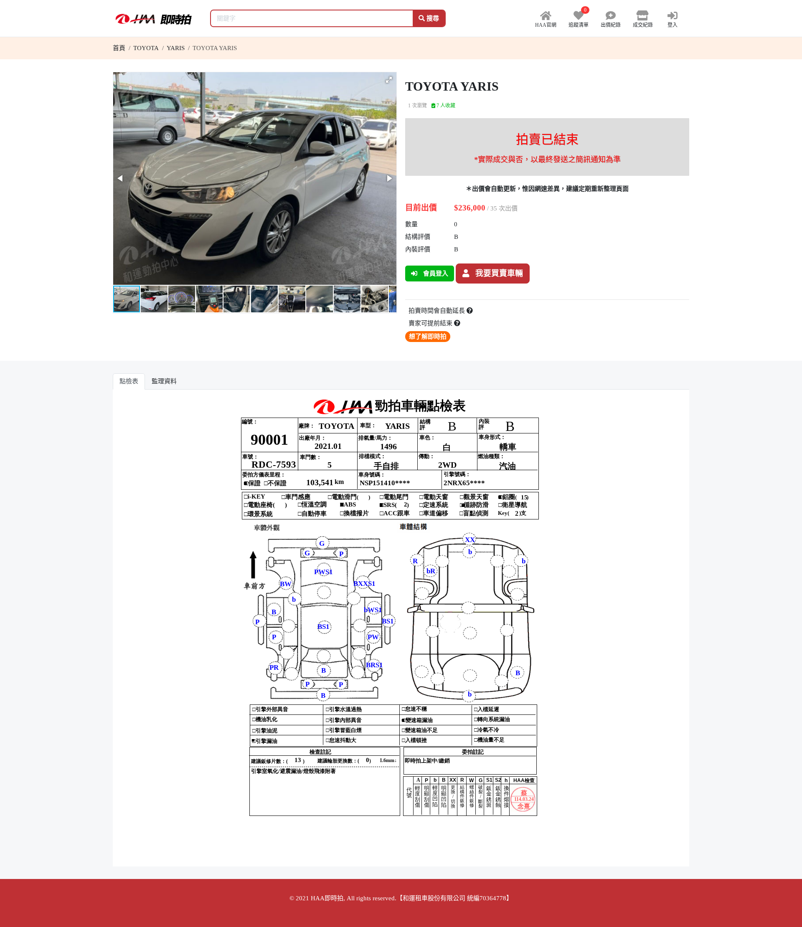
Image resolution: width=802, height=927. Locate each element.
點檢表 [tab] (128, 381)
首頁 (119, 48)
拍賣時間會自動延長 (438, 310)
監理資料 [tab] (164, 381)
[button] (389, 79)
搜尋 (432, 18)
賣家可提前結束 (431, 323)
